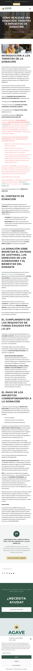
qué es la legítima (9, 274)
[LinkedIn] (11, 573)
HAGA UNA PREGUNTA (16, 609)
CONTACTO (16, 4)
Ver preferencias (16, 665)
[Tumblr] (9, 573)
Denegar (16, 661)
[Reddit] (13, 573)
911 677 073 (9, 1)
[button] (30, 639)
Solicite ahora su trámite (16, 558)
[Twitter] (4, 573)
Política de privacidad (18, 668)
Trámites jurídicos (7, 568)
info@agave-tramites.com (22, 1)
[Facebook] (2, 573)
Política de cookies (9, 668)
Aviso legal (25, 668)
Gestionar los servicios (6, 652)
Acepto (16, 657)
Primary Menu (30, 9)
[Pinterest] (7, 573)
